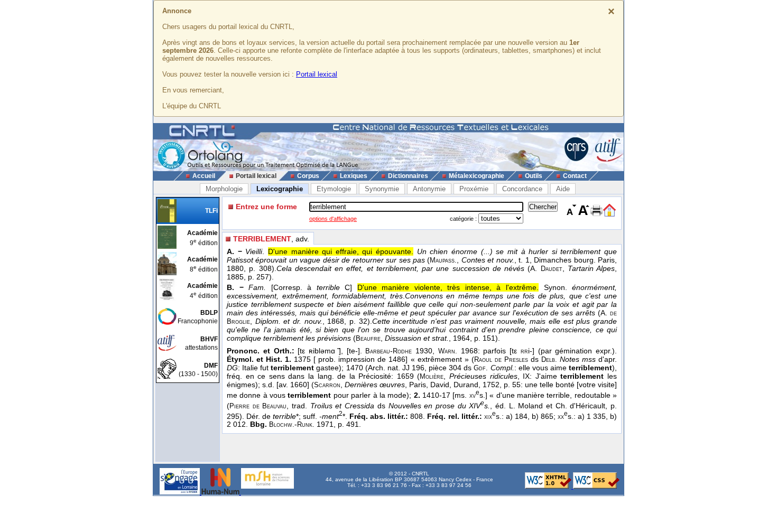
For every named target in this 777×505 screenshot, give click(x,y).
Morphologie (224, 189)
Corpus (308, 176)
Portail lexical (316, 74)
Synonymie (382, 189)
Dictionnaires (408, 176)
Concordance (522, 189)
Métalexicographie (476, 176)
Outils (533, 176)
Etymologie (334, 189)
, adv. (271, 239)
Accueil (203, 176)
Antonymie (429, 189)
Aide (563, 189)
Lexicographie (279, 189)
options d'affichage (333, 219)
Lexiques (353, 176)
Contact (575, 176)
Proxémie (473, 189)
